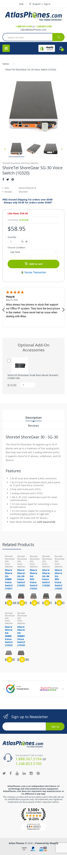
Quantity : (12, 237)
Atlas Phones (16, 843)
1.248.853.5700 (43, 26)
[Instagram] (31, 773)
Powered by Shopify (46, 843)
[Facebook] (3, 179)
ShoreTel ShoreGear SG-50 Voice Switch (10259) (23, 577)
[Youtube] (17, 773)
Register (37, 3)
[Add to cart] (9, 603)
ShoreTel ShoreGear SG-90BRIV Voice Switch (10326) (23, 636)
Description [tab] (33, 417)
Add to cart (36, 263)
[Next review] (63, 310)
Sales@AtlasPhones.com (33, 29)
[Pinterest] (12, 179)
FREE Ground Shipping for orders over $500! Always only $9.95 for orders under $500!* (27, 201)
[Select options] (47, 603)
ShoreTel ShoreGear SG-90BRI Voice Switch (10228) (11, 636)
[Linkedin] (24, 773)
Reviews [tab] (33, 426)
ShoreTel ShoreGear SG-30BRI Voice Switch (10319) (11, 579)
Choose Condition (16, 247)
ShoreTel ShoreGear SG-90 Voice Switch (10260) (48, 577)
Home (5, 63)
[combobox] (33, 37)
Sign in (47, 3)
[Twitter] (7, 179)
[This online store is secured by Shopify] (46, 48)
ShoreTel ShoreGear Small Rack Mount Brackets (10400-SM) (32, 377)
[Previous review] (3, 310)
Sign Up (55, 726)
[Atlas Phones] (33, 16)
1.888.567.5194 (23, 26)
